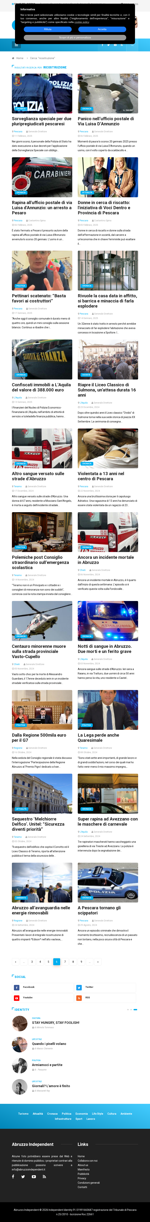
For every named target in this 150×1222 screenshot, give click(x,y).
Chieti (83, 570)
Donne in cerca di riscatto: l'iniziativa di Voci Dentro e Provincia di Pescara (104, 207)
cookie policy (81, 22)
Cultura (36, 1018)
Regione (18, 748)
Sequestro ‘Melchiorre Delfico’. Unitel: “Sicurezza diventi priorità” (38, 824)
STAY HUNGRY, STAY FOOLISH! (55, 1023)
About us (83, 1165)
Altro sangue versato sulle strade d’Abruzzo (38, 476)
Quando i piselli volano (49, 1044)
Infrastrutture (63, 1118)
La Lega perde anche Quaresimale (98, 738)
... (24, 961)
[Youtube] (115, 44)
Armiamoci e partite (47, 1065)
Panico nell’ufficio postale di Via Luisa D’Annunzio (106, 121)
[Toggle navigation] (16, 44)
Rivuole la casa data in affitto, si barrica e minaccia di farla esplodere (107, 301)
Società (86, 375)
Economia (82, 1113)
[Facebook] (102, 44)
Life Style (37, 1039)
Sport (79, 1118)
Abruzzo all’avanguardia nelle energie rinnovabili (41, 910)
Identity (22, 1010)
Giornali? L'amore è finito (51, 1086)
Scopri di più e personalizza (75, 37)
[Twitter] (109, 44)
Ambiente (21, 898)
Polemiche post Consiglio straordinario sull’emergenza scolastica (40, 562)
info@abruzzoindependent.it (28, 1169)
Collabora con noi (88, 1160)
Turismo (23, 1113)
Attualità (87, 193)
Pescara (18, 131)
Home (19, 58)
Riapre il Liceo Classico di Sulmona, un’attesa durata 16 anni (107, 390)
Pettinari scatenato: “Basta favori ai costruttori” (39, 298)
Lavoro (91, 1118)
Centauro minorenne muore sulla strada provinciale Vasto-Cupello (39, 651)
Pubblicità (83, 1173)
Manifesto (84, 1169)
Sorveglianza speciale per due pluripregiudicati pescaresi (41, 121)
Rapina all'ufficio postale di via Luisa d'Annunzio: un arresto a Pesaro (42, 207)
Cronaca (21, 109)
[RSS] (122, 44)
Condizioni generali (89, 1182)
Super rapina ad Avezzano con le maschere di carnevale (108, 821)
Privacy (82, 1178)
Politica (20, 286)
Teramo (18, 486)
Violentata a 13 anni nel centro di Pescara (101, 476)
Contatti (82, 1187)
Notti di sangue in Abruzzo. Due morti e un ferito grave (105, 649)
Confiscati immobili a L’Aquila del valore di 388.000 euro (41, 387)
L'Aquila (18, 397)
